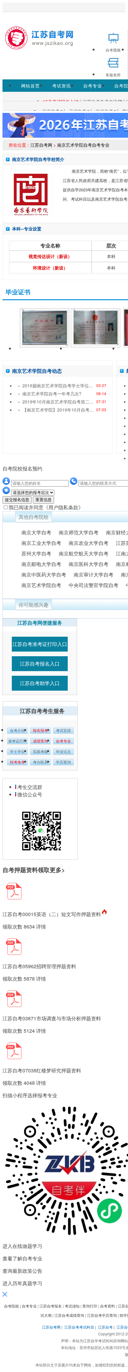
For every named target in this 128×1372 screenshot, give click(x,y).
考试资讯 (61, 85)
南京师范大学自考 (78, 532)
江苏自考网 (41, 145)
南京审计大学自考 (93, 574)
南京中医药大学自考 (43, 574)
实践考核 (40, 752)
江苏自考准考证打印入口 (39, 644)
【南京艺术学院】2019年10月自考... (57, 410)
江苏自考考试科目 (79, 1327)
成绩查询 (40, 741)
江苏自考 (105, 1327)
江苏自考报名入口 (40, 663)
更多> (57, 870)
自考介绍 (17, 730)
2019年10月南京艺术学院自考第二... (57, 402)
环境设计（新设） (50, 268)
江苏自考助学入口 (40, 683)
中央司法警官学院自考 (93, 585)
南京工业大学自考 (41, 542)
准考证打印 (17, 741)
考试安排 (63, 730)
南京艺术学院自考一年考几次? (51, 393)
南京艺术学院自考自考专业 (83, 145)
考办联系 (40, 762)
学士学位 (17, 752)
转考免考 (17, 762)
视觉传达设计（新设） (50, 256)
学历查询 (63, 762)
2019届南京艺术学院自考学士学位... (57, 385)
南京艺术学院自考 (41, 585)
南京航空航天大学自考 (83, 553)
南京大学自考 (36, 532)
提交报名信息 (17, 499)
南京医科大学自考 (88, 564)
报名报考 (40, 730)
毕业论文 (63, 752)
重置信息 (43, 499)
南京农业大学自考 (88, 542)
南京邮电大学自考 (41, 564)
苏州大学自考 (36, 553)
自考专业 (92, 85)
